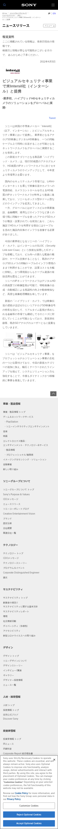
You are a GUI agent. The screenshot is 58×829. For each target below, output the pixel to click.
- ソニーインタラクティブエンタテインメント (27, 426)
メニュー (48, 25)
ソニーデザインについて (15, 660)
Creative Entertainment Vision (19, 513)
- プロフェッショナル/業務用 (19, 454)
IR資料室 (7, 748)
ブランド (7, 518)
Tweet (52, 118)
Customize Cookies (29, 805)
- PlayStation (11, 421)
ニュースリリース (8, 15)
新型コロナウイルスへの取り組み (19, 635)
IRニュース (8, 744)
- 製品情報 (10, 450)
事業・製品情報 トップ (14, 412)
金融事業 (7, 464)
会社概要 (7, 528)
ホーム (4, 13)
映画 (5, 436)
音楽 (5, 431)
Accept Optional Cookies (29, 823)
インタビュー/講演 (12, 670)
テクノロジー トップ (13, 553)
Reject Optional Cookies (29, 814)
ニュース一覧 (9, 685)
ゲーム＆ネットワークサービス (18, 416)
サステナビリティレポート (16, 611)
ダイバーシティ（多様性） (16, 626)
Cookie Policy (21, 793)
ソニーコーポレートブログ (16, 508)
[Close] (54, 759)
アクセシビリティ (11, 630)
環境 (5, 616)
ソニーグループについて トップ (18, 489)
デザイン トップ (11, 656)
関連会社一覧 (9, 533)
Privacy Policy (14, 799)
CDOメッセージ (11, 558)
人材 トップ (9, 705)
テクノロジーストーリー (15, 563)
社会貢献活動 (9, 621)
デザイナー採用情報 (13, 680)
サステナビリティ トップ (15, 597)
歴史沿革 (7, 523)
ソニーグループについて (18, 13)
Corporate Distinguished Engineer (21, 572)
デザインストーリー (13, 665)
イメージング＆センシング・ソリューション (24, 459)
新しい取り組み (10, 469)
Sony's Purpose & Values (16, 494)
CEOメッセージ (10, 499)
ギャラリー (8, 675)
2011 (19, 15)
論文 (5, 577)
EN (54, 13)
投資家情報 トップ (12, 739)
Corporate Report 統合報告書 (18, 753)
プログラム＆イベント (14, 568)
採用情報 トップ (11, 710)
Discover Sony (10, 718)
